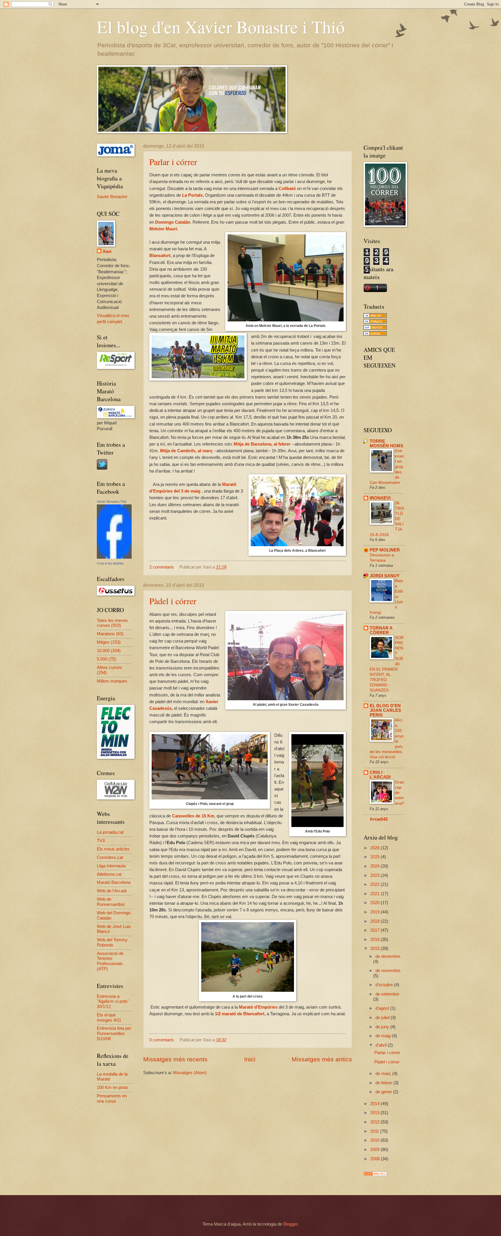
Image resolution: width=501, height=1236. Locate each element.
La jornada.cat (110, 832)
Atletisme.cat (109, 874)
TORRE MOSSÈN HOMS (386, 443)
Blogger (290, 1224)
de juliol (383, 1017)
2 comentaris (161, 567)
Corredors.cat (110, 857)
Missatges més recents (175, 1059)
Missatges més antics (322, 1059)
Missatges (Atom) (190, 1072)
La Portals (192, 195)
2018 (375, 921)
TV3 (101, 840)
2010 (375, 1140)
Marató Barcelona (113, 882)
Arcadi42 (379, 819)
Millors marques (112, 681)
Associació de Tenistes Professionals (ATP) (110, 961)
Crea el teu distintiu (110, 563)
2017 (375, 930)
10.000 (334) (109, 650)
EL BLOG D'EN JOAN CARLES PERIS (385, 710)
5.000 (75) (106, 659)
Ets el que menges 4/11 (109, 1018)
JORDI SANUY (385, 575)
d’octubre (384, 984)
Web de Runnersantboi (110, 902)
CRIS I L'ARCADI (380, 774)
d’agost (382, 1008)
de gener (384, 1092)
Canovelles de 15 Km (193, 815)
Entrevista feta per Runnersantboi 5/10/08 (114, 1033)
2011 (375, 1131)
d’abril (381, 1045)
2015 (375, 948)
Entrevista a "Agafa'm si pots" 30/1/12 (113, 1001)
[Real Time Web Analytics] (375, 1174)
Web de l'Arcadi (111, 890)
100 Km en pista (112, 1087)
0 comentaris (161, 1040)
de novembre (387, 970)
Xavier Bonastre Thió (111, 501)
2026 (375, 848)
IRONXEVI (380, 498)
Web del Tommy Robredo (112, 942)
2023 (375, 875)
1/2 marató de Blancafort (239, 1013)
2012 (375, 1122)
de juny (382, 1027)
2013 (375, 1112)
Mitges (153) (109, 642)
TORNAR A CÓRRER (381, 630)
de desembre (387, 956)
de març (383, 1073)
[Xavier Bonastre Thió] (114, 557)
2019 (375, 912)
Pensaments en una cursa (112, 1098)
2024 (375, 866)
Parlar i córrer (173, 161)
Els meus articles (113, 849)
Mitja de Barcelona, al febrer (263, 443)
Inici (249, 1059)
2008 (375, 1159)
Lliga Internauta (111, 866)
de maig (383, 1036)
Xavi (107, 251)
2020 (375, 902)
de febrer (384, 1083)
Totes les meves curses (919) (112, 623)
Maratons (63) (110, 633)
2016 (375, 939)
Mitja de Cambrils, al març (186, 450)
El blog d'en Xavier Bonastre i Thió (221, 26)
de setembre (387, 994)
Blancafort (159, 255)
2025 (375, 857)
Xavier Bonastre (112, 196)
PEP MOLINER (385, 550)
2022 (375, 884)
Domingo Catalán (172, 222)
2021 (375, 893)
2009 (375, 1149)
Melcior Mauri (163, 228)
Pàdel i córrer (172, 601)
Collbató (287, 188)
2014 (375, 1103)
